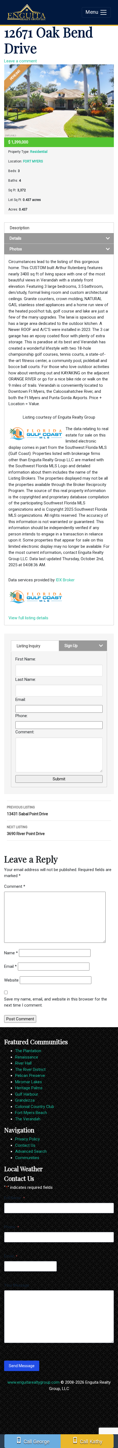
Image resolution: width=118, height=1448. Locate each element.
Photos (16, 249)
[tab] (59, 227)
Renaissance (26, 1057)
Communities (27, 1157)
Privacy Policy (27, 1139)
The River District (30, 1069)
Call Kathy (87, 1441)
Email (10, 966)
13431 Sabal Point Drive (27, 810)
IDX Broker (65, 579)
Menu (92, 12)
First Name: (25, 659)
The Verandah (27, 1119)
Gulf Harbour (26, 1094)
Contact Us (25, 1145)
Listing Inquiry (28, 646)
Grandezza (25, 1100)
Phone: (21, 715)
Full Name (14, 1198)
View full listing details (28, 617)
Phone (11, 1227)
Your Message (16, 1285)
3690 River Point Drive (26, 830)
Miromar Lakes (28, 1081)
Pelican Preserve (30, 1075)
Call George (32, 1441)
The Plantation (28, 1050)
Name (11, 952)
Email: (20, 699)
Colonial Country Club (34, 1106)
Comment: (24, 731)
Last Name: (25, 679)
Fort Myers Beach (31, 1112)
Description (19, 228)
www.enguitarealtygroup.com (33, 1382)
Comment (14, 886)
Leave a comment (20, 61)
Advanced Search (31, 1151)
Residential (38, 152)
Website (11, 980)
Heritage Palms (29, 1087)
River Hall (23, 1063)
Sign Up (71, 645)
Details (15, 238)
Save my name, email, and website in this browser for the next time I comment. (55, 1002)
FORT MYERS (33, 161)
